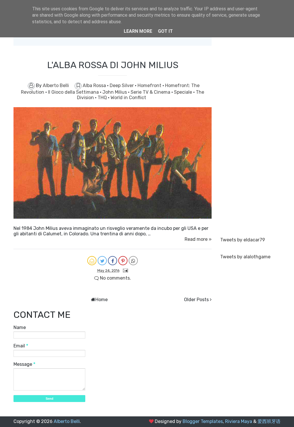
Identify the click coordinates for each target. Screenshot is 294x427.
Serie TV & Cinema (151, 92)
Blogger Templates (203, 421)
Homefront (150, 85)
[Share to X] (102, 260)
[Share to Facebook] (112, 260)
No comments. (115, 278)
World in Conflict (128, 97)
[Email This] (91, 260)
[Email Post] (124, 270)
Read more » (198, 239)
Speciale (183, 92)
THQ (103, 97)
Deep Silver (122, 85)
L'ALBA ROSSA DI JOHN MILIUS (112, 64)
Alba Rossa (95, 85)
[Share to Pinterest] (122, 260)
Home (101, 299)
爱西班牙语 (269, 421)
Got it (165, 31)
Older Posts (196, 299)
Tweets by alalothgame (245, 256)
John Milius (115, 92)
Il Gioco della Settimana (74, 92)
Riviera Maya (238, 421)
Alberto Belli (67, 421)
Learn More (138, 31)
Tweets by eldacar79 (242, 240)
